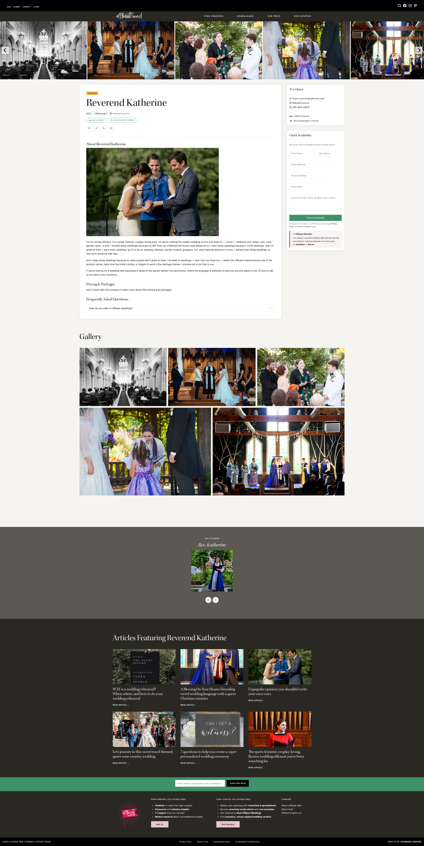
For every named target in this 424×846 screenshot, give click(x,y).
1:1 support (160, 812)
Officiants (92, 93)
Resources (160, 809)
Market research (164, 816)
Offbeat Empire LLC (291, 812)
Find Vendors (228, 824)
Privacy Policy (220, 788)
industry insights (180, 809)
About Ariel (287, 809)
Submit (16, 6)
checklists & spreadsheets (262, 805)
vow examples (266, 809)
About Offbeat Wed (291, 805)
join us (311, 244)
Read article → (121, 705)
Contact (27, 6)
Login (36, 6)
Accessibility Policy (221, 841)
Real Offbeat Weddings (249, 812)
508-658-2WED (300, 107)
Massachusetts (121, 113)
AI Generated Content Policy (248, 841)
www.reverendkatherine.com (308, 98)
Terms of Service (304, 227)
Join (9, 6)
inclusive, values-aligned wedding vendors (248, 816)
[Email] (89, 128)
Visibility (160, 805)
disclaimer (300, 244)
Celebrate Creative (410, 841)
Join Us (159, 824)
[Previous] (5, 50)
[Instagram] (111, 128)
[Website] (97, 128)
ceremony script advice (241, 809)
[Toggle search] (399, 6)
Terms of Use (202, 841)
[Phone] (104, 128)
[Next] (418, 50)
